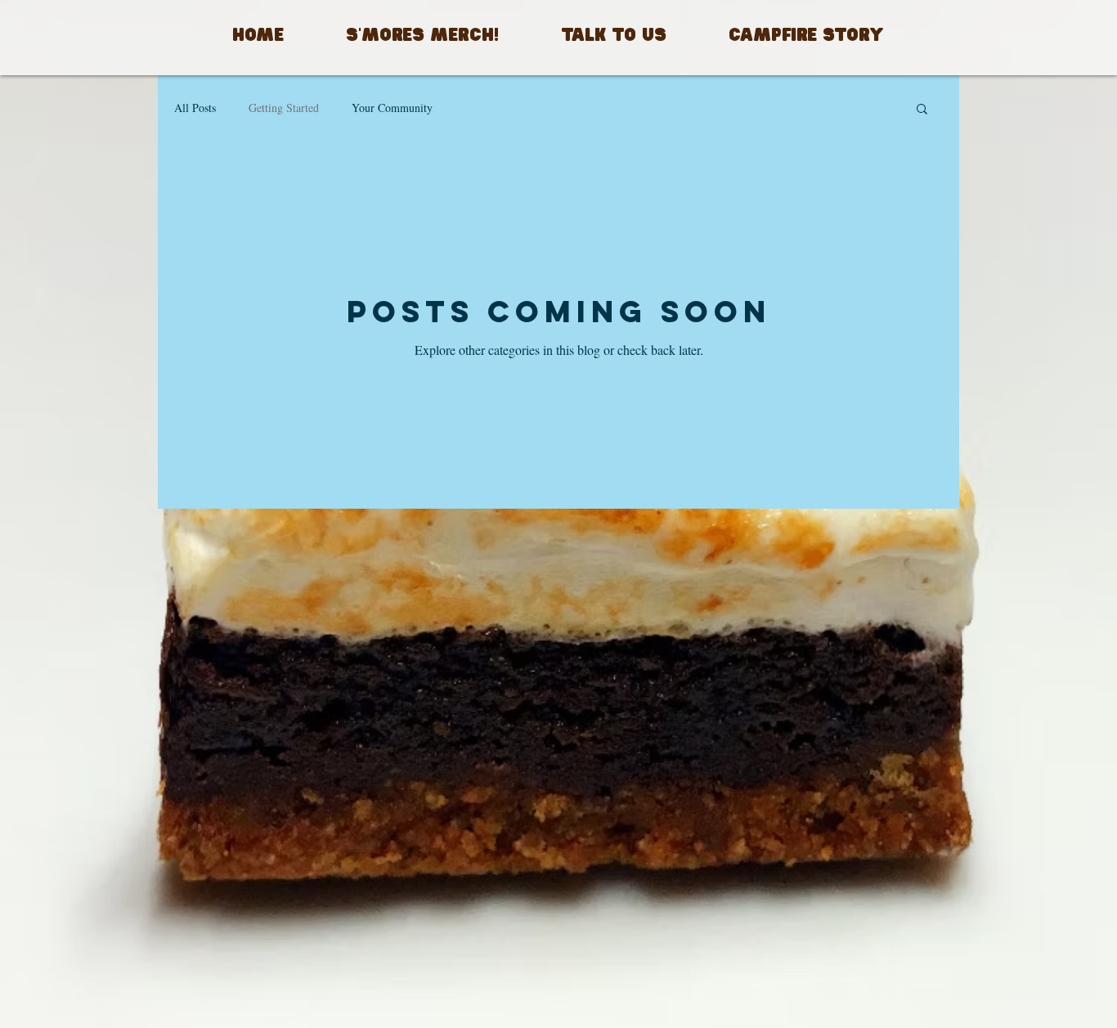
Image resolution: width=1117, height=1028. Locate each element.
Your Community (392, 107)
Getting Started (284, 107)
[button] (922, 110)
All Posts (195, 107)
